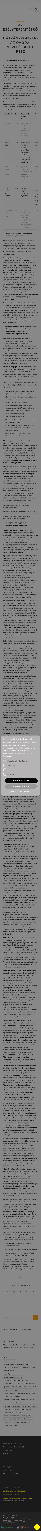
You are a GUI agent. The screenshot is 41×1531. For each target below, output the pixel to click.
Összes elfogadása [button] (21, 781)
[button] (20, 792)
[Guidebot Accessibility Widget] (37, 1527)
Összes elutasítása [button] (21, 786)
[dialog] (20, 765)
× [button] (36, 738)
